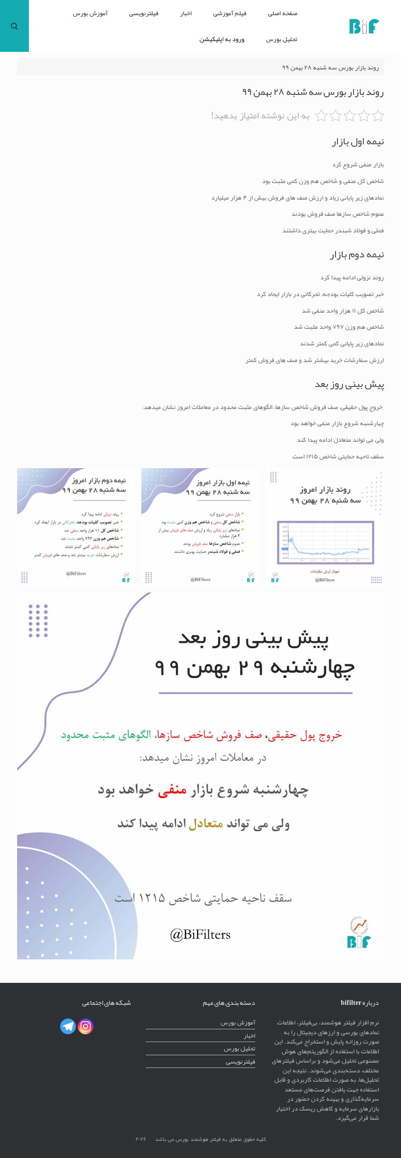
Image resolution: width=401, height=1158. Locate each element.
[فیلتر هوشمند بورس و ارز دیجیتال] (364, 26)
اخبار (186, 13)
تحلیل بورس (281, 39)
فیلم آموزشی (229, 13)
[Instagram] (85, 1026)
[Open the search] (14, 26)
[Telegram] (68, 1026)
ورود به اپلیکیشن (222, 39)
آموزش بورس (90, 13)
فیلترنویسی (143, 13)
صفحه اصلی (282, 13)
